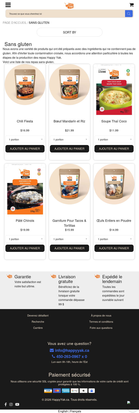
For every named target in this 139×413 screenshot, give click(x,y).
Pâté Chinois (25, 220)
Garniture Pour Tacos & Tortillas (69, 223)
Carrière (38, 328)
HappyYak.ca (60, 399)
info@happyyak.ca (72, 350)
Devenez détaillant (38, 315)
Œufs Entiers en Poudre (114, 220)
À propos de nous (101, 315)
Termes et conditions (101, 321)
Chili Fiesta (25, 121)
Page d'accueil (15, 22)
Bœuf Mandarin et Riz (69, 121)
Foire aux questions (101, 328)
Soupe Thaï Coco (114, 121)
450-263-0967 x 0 (71, 356)
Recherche (38, 321)
